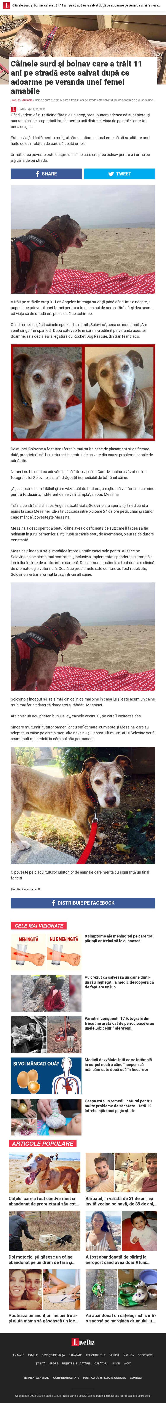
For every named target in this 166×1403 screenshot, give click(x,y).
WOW (127, 1363)
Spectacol (145, 1355)
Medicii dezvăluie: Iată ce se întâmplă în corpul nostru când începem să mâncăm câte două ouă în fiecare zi (118, 1065)
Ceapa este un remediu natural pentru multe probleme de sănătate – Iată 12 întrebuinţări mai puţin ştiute (118, 1106)
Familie (33, 1355)
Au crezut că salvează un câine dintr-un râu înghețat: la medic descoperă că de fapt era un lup (119, 982)
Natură (128, 1355)
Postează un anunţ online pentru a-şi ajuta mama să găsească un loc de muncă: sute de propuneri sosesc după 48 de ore (44, 1318)
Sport (53, 1363)
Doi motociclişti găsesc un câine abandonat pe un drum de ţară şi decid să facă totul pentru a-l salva (43, 1259)
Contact (136, 1378)
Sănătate (75, 1355)
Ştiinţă (40, 1363)
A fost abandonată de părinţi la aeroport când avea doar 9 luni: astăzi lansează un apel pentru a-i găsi (119, 1259)
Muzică (115, 1355)
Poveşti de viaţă (53, 1355)
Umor (116, 1363)
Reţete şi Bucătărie (76, 1363)
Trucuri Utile (96, 1355)
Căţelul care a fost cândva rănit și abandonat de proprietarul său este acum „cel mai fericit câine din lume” (43, 1201)
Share (49, 174)
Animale (18, 1355)
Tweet (123, 174)
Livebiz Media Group (49, 1395)
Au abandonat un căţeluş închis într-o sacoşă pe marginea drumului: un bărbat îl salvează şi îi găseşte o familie (121, 1318)
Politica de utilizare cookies (104, 1378)
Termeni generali (36, 1378)
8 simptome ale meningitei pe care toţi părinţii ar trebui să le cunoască (119, 938)
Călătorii (101, 1363)
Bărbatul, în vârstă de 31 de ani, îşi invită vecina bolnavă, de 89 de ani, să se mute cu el (120, 1201)
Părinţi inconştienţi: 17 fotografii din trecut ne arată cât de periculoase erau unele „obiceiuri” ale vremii (119, 1023)
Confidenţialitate (66, 1378)
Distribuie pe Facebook (85, 903)
